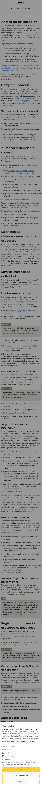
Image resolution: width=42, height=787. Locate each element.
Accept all (21, 770)
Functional (8, 753)
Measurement (9, 756)
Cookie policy (19, 742)
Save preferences (21, 782)
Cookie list (30, 742)
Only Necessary (21, 776)
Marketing (8, 760)
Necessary (8, 750)
